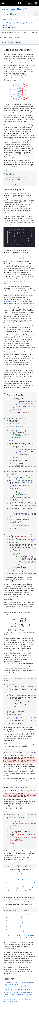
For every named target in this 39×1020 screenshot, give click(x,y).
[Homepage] (19, 3)
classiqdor (8, 32)
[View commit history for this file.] (36, 32)
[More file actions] (36, 42)
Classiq (6, 9)
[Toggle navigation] (3, 3)
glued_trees (7, 25)
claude (17, 32)
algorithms (17, 23)
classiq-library (17, 9)
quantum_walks (28, 23)
